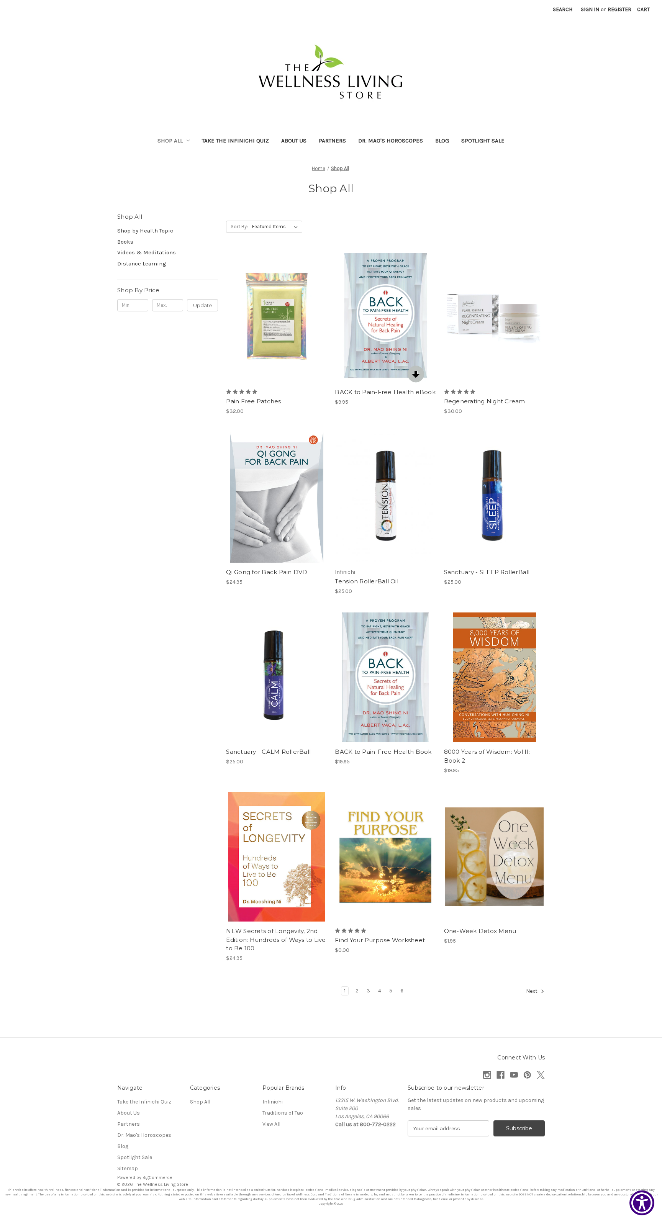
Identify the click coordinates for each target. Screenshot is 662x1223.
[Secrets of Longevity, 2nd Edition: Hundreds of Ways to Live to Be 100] (276, 857)
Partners (332, 140)
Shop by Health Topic (145, 230)
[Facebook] (500, 1075)
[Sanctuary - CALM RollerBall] (276, 677)
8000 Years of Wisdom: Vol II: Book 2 (487, 756)
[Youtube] (514, 1075)
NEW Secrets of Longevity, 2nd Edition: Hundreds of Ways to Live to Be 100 (276, 939)
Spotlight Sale (483, 140)
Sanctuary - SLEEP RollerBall (487, 572)
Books (125, 241)
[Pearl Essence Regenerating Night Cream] (494, 318)
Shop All (170, 140)
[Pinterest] (527, 1075)
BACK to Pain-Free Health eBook (385, 392)
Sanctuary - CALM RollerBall (268, 751)
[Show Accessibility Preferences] (641, 1202)
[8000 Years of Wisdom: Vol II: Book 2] (494, 677)
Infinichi (272, 1102)
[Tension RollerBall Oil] (385, 497)
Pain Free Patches (253, 401)
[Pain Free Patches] (276, 318)
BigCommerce (157, 1177)
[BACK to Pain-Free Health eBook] (385, 318)
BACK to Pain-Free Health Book (383, 751)
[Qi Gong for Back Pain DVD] (276, 497)
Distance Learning (141, 263)
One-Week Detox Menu (480, 931)
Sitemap (127, 1168)
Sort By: (239, 226)
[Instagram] (487, 1075)
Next (532, 991)
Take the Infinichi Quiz (235, 140)
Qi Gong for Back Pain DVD (266, 572)
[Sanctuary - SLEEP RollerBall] (494, 497)
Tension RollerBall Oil (366, 581)
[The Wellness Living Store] (331, 74)
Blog (442, 140)
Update (202, 305)
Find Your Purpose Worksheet (380, 940)
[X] (541, 1075)
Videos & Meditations (146, 252)
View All (271, 1124)
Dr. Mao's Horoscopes (390, 140)
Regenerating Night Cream (484, 401)
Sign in (590, 9)
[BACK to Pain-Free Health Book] (385, 677)
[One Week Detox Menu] (494, 857)
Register (619, 9)
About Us (293, 140)
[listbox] (276, 226)
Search (562, 9)
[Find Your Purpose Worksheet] (385, 857)
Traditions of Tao (282, 1113)
